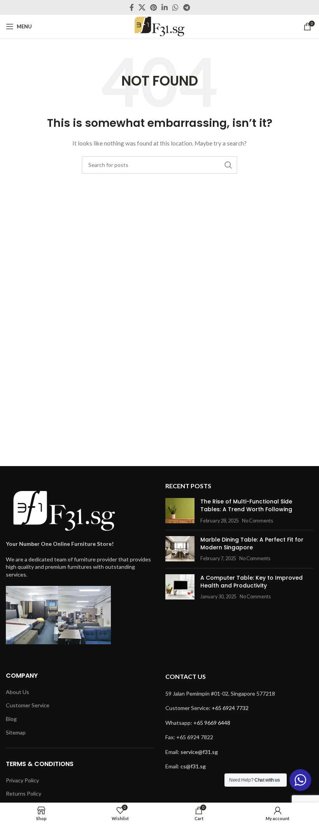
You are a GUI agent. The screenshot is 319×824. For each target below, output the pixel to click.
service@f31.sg (199, 752)
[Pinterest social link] (153, 7)
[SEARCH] (228, 165)
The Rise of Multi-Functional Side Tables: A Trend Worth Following (246, 505)
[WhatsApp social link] (175, 7)
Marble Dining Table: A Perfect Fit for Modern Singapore (251, 543)
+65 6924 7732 (230, 708)
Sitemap (16, 732)
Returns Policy (23, 793)
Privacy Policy (22, 780)
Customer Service (27, 705)
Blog (11, 718)
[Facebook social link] (131, 7)
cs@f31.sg (193, 766)
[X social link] (142, 7)
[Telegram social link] (186, 7)
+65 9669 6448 (211, 722)
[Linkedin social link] (164, 7)
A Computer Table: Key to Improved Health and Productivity (251, 581)
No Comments (257, 521)
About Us (17, 692)
